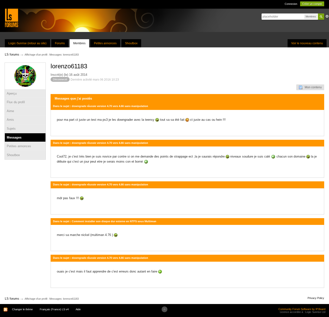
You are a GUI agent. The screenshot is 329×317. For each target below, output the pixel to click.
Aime (10, 111)
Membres (79, 43)
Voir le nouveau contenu (307, 43)
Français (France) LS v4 (54, 309)
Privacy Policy (316, 298)
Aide (78, 309)
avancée (327, 16)
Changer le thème (22, 309)
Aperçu (12, 93)
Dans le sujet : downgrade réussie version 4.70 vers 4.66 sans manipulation (100, 106)
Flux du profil (16, 102)
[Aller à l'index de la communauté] (11, 17)
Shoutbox (131, 43)
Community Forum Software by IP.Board (301, 309)
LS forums (12, 298)
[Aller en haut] (164, 309)
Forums (60, 43)
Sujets (11, 128)
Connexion (291, 3)
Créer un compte (312, 3)
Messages (14, 137)
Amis (10, 119)
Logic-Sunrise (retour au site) (27, 43)
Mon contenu (312, 87)
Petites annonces (105, 43)
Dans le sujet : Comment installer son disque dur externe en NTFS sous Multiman (104, 221)
